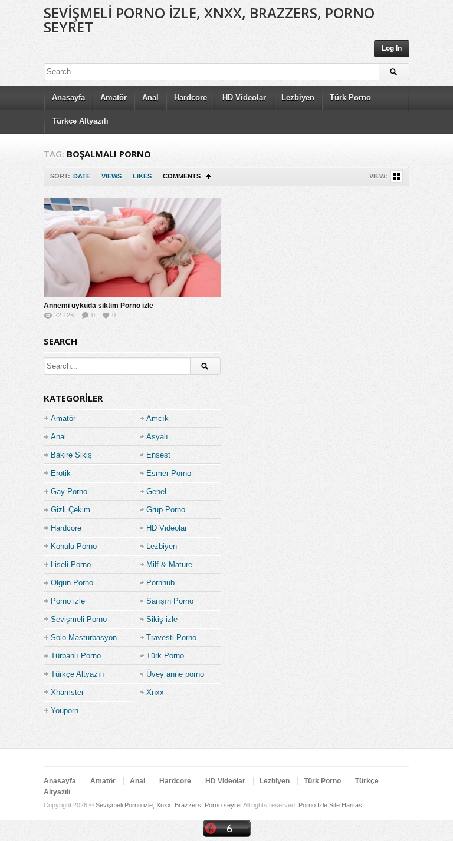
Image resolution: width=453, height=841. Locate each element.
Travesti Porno (171, 637)
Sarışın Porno (169, 601)
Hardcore (190, 97)
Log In (392, 48)
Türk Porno (350, 97)
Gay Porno (69, 491)
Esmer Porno (168, 473)
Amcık (157, 418)
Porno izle (68, 601)
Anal (150, 97)
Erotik (61, 473)
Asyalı (157, 436)
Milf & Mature (169, 564)
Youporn (64, 710)
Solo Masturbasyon (84, 637)
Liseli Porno (71, 564)
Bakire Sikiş (71, 455)
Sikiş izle (162, 619)
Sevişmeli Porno (79, 619)
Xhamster (67, 692)
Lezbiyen (297, 97)
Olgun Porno (72, 582)
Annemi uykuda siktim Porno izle (98, 306)
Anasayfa (68, 97)
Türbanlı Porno (76, 655)
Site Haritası (346, 805)
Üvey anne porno (175, 674)
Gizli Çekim (70, 509)
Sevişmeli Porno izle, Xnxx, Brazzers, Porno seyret (209, 20)
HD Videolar (244, 97)
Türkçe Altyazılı (80, 121)
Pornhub (160, 582)
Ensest (158, 455)
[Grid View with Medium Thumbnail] (396, 176)
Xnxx (155, 692)
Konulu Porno (74, 546)
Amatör (113, 97)
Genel (156, 491)
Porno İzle (312, 805)
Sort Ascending (208, 176)
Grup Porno (165, 509)
